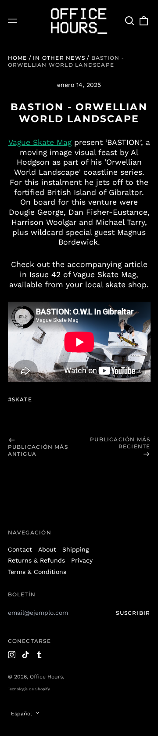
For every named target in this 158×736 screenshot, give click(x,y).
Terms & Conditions (37, 571)
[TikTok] (25, 655)
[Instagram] (12, 655)
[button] (130, 21)
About (47, 549)
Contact (20, 549)
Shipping (75, 549)
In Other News (59, 57)
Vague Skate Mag (40, 142)
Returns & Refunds (36, 560)
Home (17, 57)
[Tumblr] (39, 655)
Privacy (82, 560)
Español (22, 714)
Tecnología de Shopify (29, 689)
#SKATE (20, 399)
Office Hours (46, 677)
